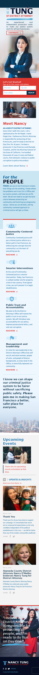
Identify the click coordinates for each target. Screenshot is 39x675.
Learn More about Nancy (14, 165)
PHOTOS (13, 669)
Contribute (13, 33)
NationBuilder (14, 672)
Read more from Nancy (11, 483)
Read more (10, 255)
